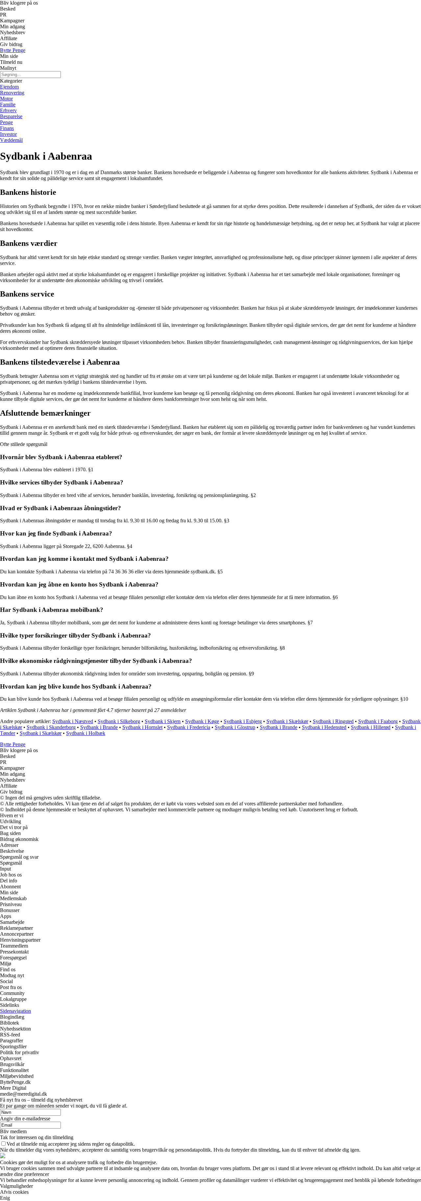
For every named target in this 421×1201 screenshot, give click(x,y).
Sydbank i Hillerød (370, 727)
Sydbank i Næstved (72, 721)
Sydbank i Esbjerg (243, 721)
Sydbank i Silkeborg (119, 721)
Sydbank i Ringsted (333, 721)
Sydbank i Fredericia (188, 727)
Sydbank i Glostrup (235, 727)
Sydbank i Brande (99, 727)
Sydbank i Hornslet (142, 727)
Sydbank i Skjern (163, 721)
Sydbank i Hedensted (324, 727)
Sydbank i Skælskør (287, 721)
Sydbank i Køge (202, 721)
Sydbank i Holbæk (85, 733)
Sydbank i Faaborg (378, 721)
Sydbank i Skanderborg (51, 727)
